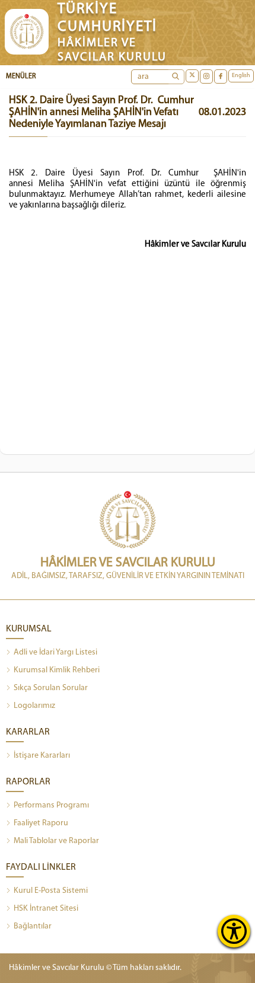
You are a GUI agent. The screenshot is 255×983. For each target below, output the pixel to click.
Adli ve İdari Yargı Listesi (55, 652)
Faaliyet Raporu (41, 823)
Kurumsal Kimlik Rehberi (57, 670)
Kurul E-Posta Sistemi (51, 890)
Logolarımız (34, 705)
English (241, 75)
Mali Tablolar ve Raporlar (56, 841)
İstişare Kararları (42, 755)
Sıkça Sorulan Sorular (51, 688)
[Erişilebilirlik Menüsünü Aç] (234, 931)
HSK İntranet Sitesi (46, 908)
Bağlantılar (33, 926)
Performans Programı (51, 805)
